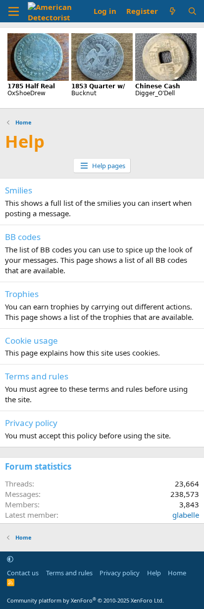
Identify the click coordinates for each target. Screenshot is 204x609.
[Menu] (13, 11)
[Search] (192, 11)
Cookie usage (31, 340)
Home (177, 572)
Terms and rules (36, 376)
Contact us (23, 572)
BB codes (23, 237)
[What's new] (172, 11)
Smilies (18, 190)
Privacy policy (31, 422)
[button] (10, 558)
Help (154, 572)
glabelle (185, 515)
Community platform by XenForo (85, 600)
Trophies (22, 294)
